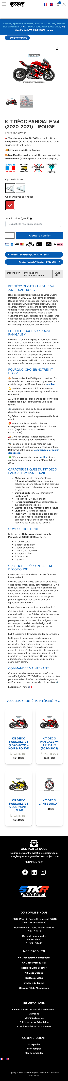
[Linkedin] (34, 872)
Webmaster (34, 1075)
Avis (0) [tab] (57, 274)
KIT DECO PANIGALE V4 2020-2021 (42, 26)
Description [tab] (13, 272)
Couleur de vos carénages (19, 197)
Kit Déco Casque (34, 972)
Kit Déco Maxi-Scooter (34, 967)
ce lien (44, 457)
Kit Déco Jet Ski (34, 977)
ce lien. (51, 384)
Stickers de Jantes (34, 982)
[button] (57, 49)
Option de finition (14, 179)
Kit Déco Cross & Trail (34, 962)
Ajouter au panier (40, 235)
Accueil (7, 23)
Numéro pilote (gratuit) (17, 218)
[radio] (10, 188)
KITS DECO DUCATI (45, 23)
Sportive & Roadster (23, 23)
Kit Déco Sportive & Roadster (34, 957)
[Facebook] (25, 872)
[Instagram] (43, 872)
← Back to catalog (17, 38)
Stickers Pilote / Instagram (34, 988)
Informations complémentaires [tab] (34, 274)
